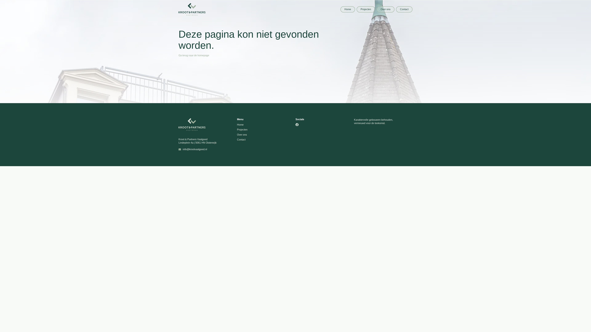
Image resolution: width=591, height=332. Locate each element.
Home (240, 124)
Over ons (242, 134)
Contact (241, 139)
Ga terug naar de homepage (194, 55)
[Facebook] (297, 124)
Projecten (242, 129)
